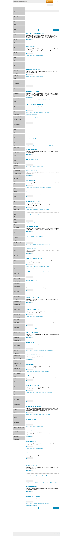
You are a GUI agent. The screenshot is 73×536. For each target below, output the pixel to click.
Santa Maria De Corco (17, 368)
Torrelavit (15, 401)
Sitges (14, 381)
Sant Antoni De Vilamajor (17, 281)
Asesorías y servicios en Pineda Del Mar (42, 472)
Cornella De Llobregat (17, 104)
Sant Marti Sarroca (16, 319)
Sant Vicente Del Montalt (17, 347)
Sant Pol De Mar (16, 330)
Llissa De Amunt (16, 178)
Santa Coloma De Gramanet (17, 358)
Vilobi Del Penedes (16, 439)
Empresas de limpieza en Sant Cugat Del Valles (31, 211)
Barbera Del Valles (16, 32)
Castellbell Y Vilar (16, 75)
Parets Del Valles (16, 245)
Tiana (14, 394)
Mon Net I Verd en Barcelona (32, 332)
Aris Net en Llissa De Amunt (31, 149)
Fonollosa (15, 129)
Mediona (15, 199)
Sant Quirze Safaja (16, 337)
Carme (14, 65)
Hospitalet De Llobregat (17, 147)
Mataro (15, 198)
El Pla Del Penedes (16, 114)
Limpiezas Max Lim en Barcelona (32, 309)
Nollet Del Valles (16, 222)
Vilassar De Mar (16, 431)
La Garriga (15, 155)
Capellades (15, 60)
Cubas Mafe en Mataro (30, 180)
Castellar (15, 68)
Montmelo (15, 211)
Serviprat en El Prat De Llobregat (33, 496)
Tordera (15, 397)
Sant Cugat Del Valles (16, 291)
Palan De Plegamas (16, 240)
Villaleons (15, 434)
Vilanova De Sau (16, 419)
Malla (14, 183)
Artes (14, 19)
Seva (14, 379)
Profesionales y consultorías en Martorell (30, 392)
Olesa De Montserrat (16, 229)
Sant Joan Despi (16, 307)
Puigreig (15, 258)
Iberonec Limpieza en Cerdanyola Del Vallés (35, 33)
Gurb (14, 145)
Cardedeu (15, 62)
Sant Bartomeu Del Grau (17, 283)
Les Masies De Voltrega (17, 175)
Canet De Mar (15, 52)
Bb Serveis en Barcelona (31, 419)
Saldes (14, 268)
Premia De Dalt (16, 253)
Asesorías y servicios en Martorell (40, 392)
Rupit (14, 265)
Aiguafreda (15, 9)
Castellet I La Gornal (16, 83)
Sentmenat (15, 378)
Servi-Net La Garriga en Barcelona (33, 69)
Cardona (15, 63)
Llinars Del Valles (16, 176)
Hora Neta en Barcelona (31, 248)
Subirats (15, 384)
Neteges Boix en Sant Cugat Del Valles (34, 258)
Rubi (14, 263)
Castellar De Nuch (16, 70)
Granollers (15, 140)
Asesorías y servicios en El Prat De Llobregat (43, 503)
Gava (14, 135)
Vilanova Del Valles (16, 422)
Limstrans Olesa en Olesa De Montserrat (34, 104)
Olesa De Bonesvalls (16, 227)
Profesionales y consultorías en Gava (30, 371)
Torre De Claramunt (16, 399)
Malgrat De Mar (16, 181)
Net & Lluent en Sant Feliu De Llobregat (34, 406)
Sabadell (15, 266)
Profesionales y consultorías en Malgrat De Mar (31, 482)
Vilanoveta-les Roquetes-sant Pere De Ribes (19, 428)
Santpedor (15, 376)
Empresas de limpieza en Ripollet (47, 244)
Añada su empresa (56, 1)
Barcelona (15, 34)
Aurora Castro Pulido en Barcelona (33, 214)
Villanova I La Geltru (16, 436)
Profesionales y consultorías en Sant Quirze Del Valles (32, 99)
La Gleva (15, 157)
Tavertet (15, 389)
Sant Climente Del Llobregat (17, 289)
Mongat (15, 206)
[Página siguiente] (54, 30)
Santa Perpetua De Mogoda (17, 373)
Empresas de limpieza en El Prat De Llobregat (31, 505)
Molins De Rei (15, 201)
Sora (14, 383)
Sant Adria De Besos (16, 276)
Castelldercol (15, 81)
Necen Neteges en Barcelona (32, 226)
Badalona (15, 24)
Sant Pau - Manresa (16, 322)
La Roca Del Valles (16, 168)
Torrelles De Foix (16, 402)
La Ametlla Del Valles (16, 152)
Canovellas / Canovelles (17, 55)
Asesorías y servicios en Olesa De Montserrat (43, 112)
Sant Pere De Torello (16, 327)
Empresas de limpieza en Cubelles (48, 124)
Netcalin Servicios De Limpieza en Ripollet (34, 236)
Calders (15, 45)
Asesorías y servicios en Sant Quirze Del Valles (44, 99)
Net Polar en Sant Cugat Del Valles (33, 201)
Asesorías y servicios (35, 55)
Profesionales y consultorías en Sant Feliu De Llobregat (32, 414)
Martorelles (15, 191)
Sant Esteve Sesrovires (17, 294)
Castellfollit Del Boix (16, 85)
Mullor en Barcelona (30, 79)
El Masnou (15, 111)
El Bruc (14, 109)
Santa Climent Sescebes (17, 355)
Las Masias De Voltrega (17, 170)
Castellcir (15, 78)
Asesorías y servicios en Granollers (40, 350)
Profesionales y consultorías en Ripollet (30, 244)
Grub (14, 142)
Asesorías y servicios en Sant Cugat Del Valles (44, 209)
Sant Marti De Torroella (17, 317)
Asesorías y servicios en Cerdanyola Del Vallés (44, 41)
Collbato (15, 101)
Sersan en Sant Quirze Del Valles (32, 91)
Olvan (14, 234)
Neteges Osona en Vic (30, 430)
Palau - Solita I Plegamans (17, 242)
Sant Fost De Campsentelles (17, 301)
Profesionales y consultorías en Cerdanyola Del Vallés (32, 41)
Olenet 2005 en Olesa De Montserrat (33, 284)
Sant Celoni (15, 288)
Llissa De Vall (15, 180)
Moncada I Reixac (16, 204)
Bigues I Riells (15, 39)
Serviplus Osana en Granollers (32, 342)
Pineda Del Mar (16, 248)
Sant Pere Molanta (16, 329)
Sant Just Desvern (16, 312)
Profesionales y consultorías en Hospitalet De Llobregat (32, 304)
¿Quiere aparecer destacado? (49, 1)
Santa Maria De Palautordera (18, 371)
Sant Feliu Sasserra (16, 299)
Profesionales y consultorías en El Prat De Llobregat (32, 503)
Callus (14, 50)
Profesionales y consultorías (29, 55)
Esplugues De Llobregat (17, 124)
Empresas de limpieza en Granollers (49, 350)
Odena (14, 224)
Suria (14, 386)
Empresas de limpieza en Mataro (47, 187)
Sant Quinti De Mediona (17, 332)
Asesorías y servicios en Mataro (39, 187)
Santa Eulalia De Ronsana (17, 363)
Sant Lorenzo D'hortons (17, 314)
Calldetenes (15, 49)
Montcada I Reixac (16, 209)
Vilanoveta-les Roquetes (17, 425)
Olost (14, 232)
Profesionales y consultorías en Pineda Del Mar (31, 472)
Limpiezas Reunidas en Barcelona (33, 354)
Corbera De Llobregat (16, 103)
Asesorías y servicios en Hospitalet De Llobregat (44, 304)
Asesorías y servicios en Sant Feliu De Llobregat (44, 414)
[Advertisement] (42, 19)
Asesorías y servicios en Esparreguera (41, 145)
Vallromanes (15, 412)
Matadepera (15, 196)
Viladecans (15, 415)
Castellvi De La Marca (16, 91)
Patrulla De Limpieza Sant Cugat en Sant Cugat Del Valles (38, 271)
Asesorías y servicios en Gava (38, 371)
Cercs (14, 96)
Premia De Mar (16, 255)
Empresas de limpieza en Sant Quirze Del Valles (31, 328)
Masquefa (15, 194)
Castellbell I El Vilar (16, 73)
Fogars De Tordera (16, 127)
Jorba (14, 150)
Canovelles (15, 57)
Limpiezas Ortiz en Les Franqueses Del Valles (35, 452)
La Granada (15, 158)
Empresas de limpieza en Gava (45, 371)
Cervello (15, 99)
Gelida (14, 137)
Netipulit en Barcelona (30, 46)
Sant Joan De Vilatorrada (17, 306)
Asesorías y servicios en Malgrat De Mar (42, 482)
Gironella (15, 139)
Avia (14, 21)
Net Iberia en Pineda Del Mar (32, 465)
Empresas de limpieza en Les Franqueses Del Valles (32, 461)
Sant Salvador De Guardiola (17, 340)
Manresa (15, 186)
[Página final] (57, 30)
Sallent (14, 270)
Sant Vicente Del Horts (17, 345)
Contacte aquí (58, 533)
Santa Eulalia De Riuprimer (17, 361)
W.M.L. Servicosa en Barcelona (32, 159)
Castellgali (15, 86)
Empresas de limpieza (40, 55)
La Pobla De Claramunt (17, 163)
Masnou (15, 193)
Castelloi (15, 88)
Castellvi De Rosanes (16, 93)
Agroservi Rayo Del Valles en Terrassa (33, 191)
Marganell (15, 188)
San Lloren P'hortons (16, 271)
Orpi (14, 235)
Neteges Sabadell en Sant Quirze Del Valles (35, 320)
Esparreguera (15, 122)
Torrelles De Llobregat (17, 404)
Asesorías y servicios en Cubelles (39, 124)
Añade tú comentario (29, 39)
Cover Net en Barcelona (31, 441)
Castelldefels (15, 80)
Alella (14, 11)
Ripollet (15, 260)
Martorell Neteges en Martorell (32, 385)
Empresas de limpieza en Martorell (48, 392)
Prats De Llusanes (16, 252)
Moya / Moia (15, 216)
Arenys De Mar (16, 14)
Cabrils (14, 42)
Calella (14, 47)
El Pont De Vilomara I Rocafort (18, 116)
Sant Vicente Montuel (16, 350)
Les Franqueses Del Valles (17, 173)
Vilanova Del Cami (16, 420)
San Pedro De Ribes (16, 273)
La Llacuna (15, 160)
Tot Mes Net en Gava (30, 364)
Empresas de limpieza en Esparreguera (50, 145)
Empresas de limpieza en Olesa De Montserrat (31, 114)
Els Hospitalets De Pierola (17, 119)
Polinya (15, 250)
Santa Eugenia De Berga (17, 360)
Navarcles (15, 219)
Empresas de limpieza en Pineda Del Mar (52, 472)
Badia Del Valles (16, 26)
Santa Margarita (16, 365)
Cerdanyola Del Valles (16, 98)
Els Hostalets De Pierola (17, 121)
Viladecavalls (15, 417)
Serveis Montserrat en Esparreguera (33, 138)
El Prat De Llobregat (16, 117)
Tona (14, 396)
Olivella (14, 230)
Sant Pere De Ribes (16, 324)
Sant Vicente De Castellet (17, 342)
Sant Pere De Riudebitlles (17, 325)
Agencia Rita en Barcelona (31, 170)
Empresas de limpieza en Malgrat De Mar (52, 482)
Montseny (15, 214)
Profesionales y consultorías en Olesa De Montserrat (32, 112)
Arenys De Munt (16, 16)
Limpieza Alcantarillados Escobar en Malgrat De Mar (37, 475)
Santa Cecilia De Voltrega (17, 353)
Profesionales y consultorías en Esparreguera (31, 145)
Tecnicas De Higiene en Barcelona (33, 396)
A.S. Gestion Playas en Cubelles (32, 117)
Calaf (14, 44)
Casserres (15, 67)
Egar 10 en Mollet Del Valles (31, 486)
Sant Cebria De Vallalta (17, 286)
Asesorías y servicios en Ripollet (39, 244)
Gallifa (14, 132)
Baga (14, 27)
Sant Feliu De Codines (17, 296)
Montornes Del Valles (16, 212)
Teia (14, 391)
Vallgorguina (15, 409)
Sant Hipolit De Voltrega (17, 304)
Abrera (14, 8)
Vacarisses (15, 407)
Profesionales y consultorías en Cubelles (30, 124)
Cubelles (15, 106)
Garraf (14, 134)
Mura (14, 217)
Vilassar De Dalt (16, 429)
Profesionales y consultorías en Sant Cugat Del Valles (32, 209)
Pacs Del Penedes (16, 237)
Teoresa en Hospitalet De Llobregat (33, 297)
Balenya (15, 29)
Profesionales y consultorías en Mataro (30, 187)
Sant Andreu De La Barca (17, 278)
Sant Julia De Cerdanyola (17, 309)
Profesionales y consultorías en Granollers (31, 350)
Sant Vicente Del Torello (17, 348)
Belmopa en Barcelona (30, 375)
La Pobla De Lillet (16, 165)
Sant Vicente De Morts (17, 343)
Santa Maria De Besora (17, 366)
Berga (14, 37)
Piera (14, 247)
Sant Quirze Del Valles (17, 335)
